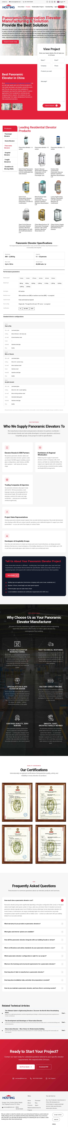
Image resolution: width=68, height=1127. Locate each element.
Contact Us (61, 6)
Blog (36, 1103)
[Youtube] (54, 2)
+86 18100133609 (28, 1)
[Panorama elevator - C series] (58, 140)
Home (29, 1100)
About (29, 1103)
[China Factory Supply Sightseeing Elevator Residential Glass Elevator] (58, 215)
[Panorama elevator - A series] (26, 140)
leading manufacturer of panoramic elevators (18, 83)
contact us (4, 1)
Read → (64, 1013)
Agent (36, 1105)
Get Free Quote (24, 1067)
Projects (30, 1110)
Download (37, 1100)
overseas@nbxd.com (16, 1)
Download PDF (43, 1067)
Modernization (31, 1107)
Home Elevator (10, 141)
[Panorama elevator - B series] (42, 140)
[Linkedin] (52, 2)
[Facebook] (47, 2)
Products (30, 1105)
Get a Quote (11, 575)
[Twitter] (50, 2)
